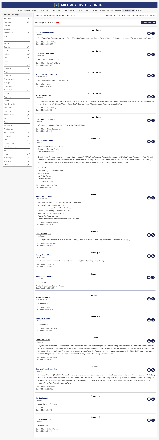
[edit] (153, 33)
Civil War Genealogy (47, 15)
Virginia (58, 15)
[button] (77, 32)
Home (37, 15)
